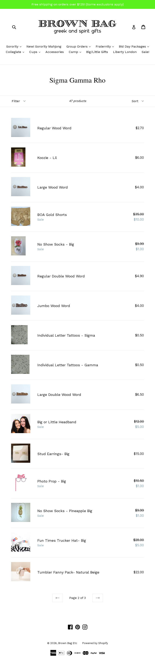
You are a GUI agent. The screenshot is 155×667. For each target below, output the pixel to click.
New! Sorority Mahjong (43, 46)
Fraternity (106, 46)
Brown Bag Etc (67, 643)
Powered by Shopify (95, 643)
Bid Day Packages (135, 46)
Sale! (145, 52)
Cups (35, 52)
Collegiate (16, 52)
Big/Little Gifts (97, 52)
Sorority (14, 46)
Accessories (54, 52)
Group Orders (79, 46)
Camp (76, 52)
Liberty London (125, 52)
